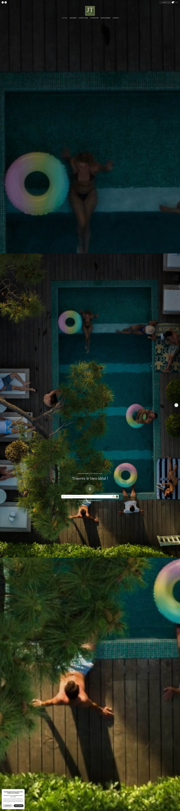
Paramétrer (8, 805)
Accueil (65, 18)
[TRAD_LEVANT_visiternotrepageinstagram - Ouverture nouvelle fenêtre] (5, 2)
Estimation (94, 18)
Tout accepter (18, 805)
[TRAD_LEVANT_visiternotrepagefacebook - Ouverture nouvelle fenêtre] (3, 2)
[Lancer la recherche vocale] (90, 488)
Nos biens (73, 18)
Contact (116, 18)
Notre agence (105, 18)
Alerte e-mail (83, 18)
